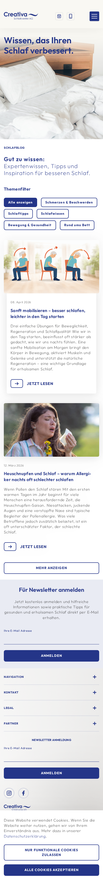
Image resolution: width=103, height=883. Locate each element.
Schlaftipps (18, 213)
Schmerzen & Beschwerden (69, 202)
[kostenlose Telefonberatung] (70, 16)
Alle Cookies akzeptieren (51, 870)
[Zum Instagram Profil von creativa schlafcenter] (9, 793)
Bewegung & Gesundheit (30, 225)
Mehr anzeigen (51, 568)
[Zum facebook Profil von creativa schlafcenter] (23, 793)
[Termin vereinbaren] (59, 16)
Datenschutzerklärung (25, 836)
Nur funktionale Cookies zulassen (51, 852)
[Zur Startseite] (21, 16)
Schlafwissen (52, 213)
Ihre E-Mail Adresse (18, 630)
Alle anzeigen (20, 202)
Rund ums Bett (77, 225)
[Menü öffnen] (94, 16)
